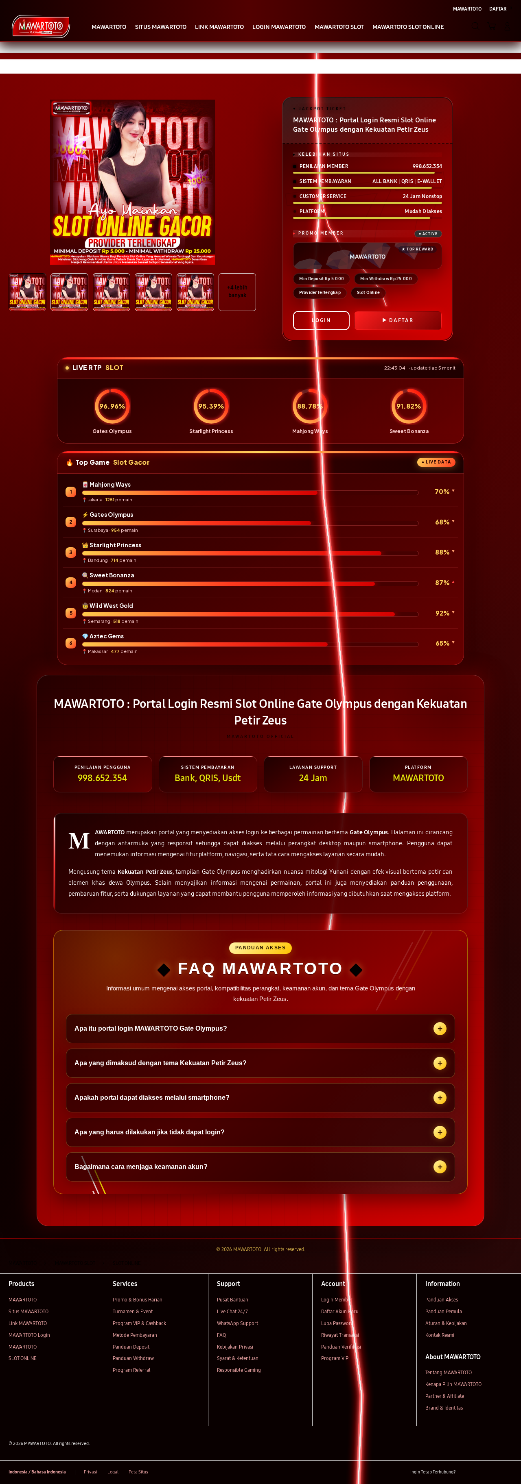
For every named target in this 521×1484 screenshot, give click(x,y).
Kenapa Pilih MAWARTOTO (453, 1384)
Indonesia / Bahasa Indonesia (37, 1472)
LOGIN (321, 320)
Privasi (90, 1472)
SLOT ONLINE (23, 1358)
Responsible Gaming (239, 1370)
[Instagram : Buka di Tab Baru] (494, 1472)
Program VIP (334, 1358)
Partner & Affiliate (444, 1396)
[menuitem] (109, 27)
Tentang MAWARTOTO (448, 1372)
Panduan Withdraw (133, 1358)
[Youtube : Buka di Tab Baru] (507, 1472)
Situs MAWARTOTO (28, 1311)
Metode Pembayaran (135, 1335)
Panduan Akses (441, 1300)
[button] (491, 26)
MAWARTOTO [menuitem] (467, 9)
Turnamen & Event (133, 1311)
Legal (112, 1472)
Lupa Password (337, 1323)
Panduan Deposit (131, 1347)
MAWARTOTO (23, 1300)
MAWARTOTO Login (29, 1335)
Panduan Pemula (443, 1311)
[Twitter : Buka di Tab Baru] (479, 1472)
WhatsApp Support (237, 1323)
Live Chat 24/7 (232, 1311)
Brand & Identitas (444, 1408)
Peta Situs (138, 1472)
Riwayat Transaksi (340, 1335)
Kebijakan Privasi (235, 1347)
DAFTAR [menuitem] (497, 9)
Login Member (336, 1300)
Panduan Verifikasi (341, 1347)
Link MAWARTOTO (28, 1323)
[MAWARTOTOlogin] (41, 26)
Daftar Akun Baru (340, 1311)
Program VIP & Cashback (139, 1323)
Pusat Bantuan (232, 1300)
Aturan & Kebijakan (446, 1323)
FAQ (221, 1335)
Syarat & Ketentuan (237, 1358)
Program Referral (132, 1370)
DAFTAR (401, 320)
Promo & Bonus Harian (137, 1300)
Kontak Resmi (439, 1335)
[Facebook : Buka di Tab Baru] (465, 1472)
